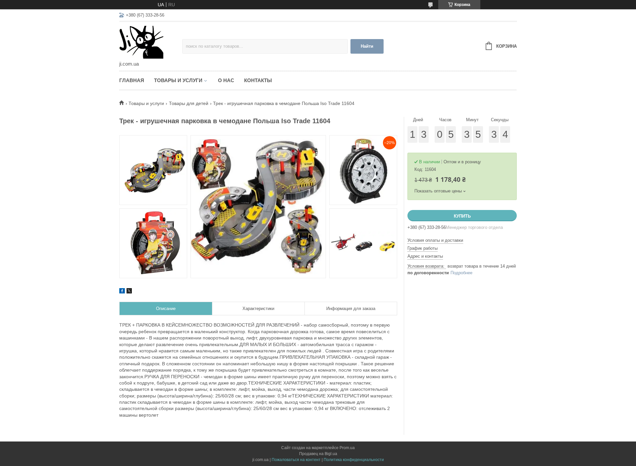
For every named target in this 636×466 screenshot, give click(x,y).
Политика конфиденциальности (354, 459)
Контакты (258, 80)
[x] (129, 291)
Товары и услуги (178, 80)
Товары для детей (188, 103)
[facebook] (122, 291)
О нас (226, 80)
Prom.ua (347, 447)
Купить (462, 216)
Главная (131, 80)
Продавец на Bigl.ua (318, 453)
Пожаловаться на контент (296, 459)
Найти (367, 46)
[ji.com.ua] (150, 41)
